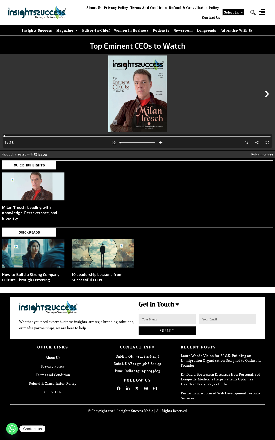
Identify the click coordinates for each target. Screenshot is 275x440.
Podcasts (161, 30)
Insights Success (37, 30)
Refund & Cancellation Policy (194, 7)
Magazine (65, 30)
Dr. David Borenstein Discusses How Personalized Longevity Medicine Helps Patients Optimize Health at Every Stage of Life (220, 379)
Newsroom (183, 30)
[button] (251, 12)
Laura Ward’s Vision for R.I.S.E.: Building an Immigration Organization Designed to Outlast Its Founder (221, 360)
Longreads (206, 30)
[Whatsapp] (12, 429)
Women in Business (131, 30)
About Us (94, 7)
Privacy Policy (116, 7)
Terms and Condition (148, 7)
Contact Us (211, 17)
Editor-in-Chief (96, 30)
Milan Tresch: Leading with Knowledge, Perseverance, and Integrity (29, 212)
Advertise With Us (237, 30)
